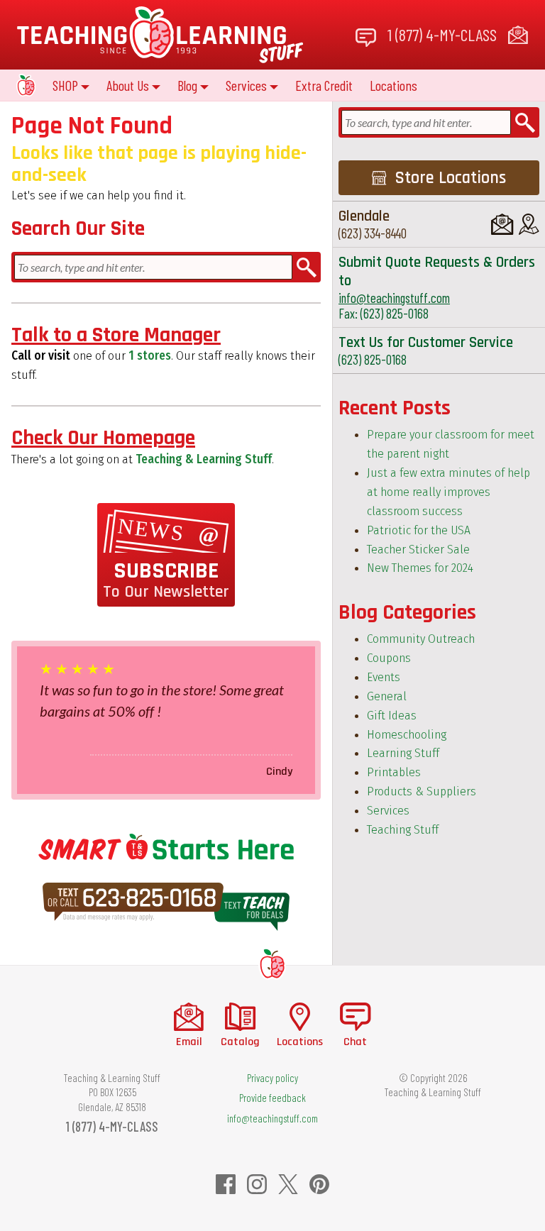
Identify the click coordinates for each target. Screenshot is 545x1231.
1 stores (149, 355)
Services (388, 810)
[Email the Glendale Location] (502, 224)
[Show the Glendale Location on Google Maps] (529, 224)
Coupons (389, 658)
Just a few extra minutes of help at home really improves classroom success (448, 492)
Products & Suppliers (421, 791)
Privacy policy (272, 1077)
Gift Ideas (392, 715)
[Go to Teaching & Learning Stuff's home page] (272, 963)
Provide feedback (272, 1097)
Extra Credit (324, 85)
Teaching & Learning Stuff (204, 459)
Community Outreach (421, 638)
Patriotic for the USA (418, 530)
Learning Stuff (403, 753)
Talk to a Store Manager (116, 334)
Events (383, 677)
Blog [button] (187, 85)
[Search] (306, 267)
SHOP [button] (65, 85)
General (387, 696)
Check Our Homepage (103, 437)
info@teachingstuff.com (394, 297)
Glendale (364, 216)
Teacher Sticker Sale (418, 549)
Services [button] (246, 85)
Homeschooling (406, 734)
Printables (394, 772)
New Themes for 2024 (420, 568)
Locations (393, 85)
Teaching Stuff (403, 829)
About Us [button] (127, 85)
